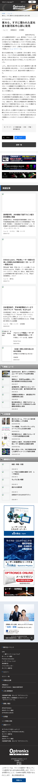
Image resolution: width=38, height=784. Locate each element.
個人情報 (19, 764)
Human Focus (17, 341)
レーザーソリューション (9, 661)
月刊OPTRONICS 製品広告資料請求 (12, 687)
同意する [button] (19, 780)
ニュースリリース (15, 49)
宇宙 (29, 127)
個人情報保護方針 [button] (18, 775)
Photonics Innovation (8, 659)
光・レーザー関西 (7, 656)
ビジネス (12, 231)
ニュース (9, 13)
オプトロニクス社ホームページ (11, 729)
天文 (24, 127)
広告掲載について (19, 760)
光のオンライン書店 (7, 710)
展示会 (11, 279)
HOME (3, 13)
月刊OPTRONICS (6, 708)
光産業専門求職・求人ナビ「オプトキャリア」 (15, 695)
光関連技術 (13, 30)
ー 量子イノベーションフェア (11, 654)
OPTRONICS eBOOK (7, 713)
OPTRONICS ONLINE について (19, 759)
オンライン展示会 (7, 668)
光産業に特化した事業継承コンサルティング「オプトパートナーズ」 (14, 699)
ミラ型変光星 (17, 127)
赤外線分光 (16, 129)
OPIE (3, 652)
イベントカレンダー (7, 666)
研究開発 (21, 30)
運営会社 (19, 762)
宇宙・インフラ (21, 231)
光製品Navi (5, 685)
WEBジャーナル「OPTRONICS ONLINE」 (13, 732)
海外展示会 (5, 663)
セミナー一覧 (6, 676)
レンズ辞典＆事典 (7, 721)
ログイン (23, 2)
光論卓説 (15, 357)
